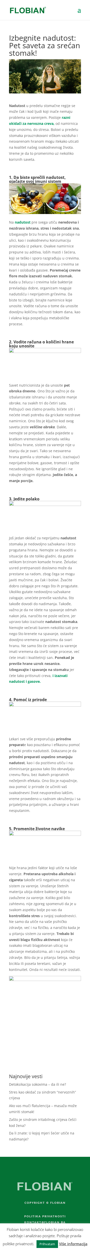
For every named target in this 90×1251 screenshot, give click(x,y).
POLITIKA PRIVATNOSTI (45, 1216)
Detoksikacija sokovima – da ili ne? (37, 1084)
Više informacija (73, 1243)
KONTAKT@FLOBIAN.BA (45, 1222)
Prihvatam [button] (47, 1244)
